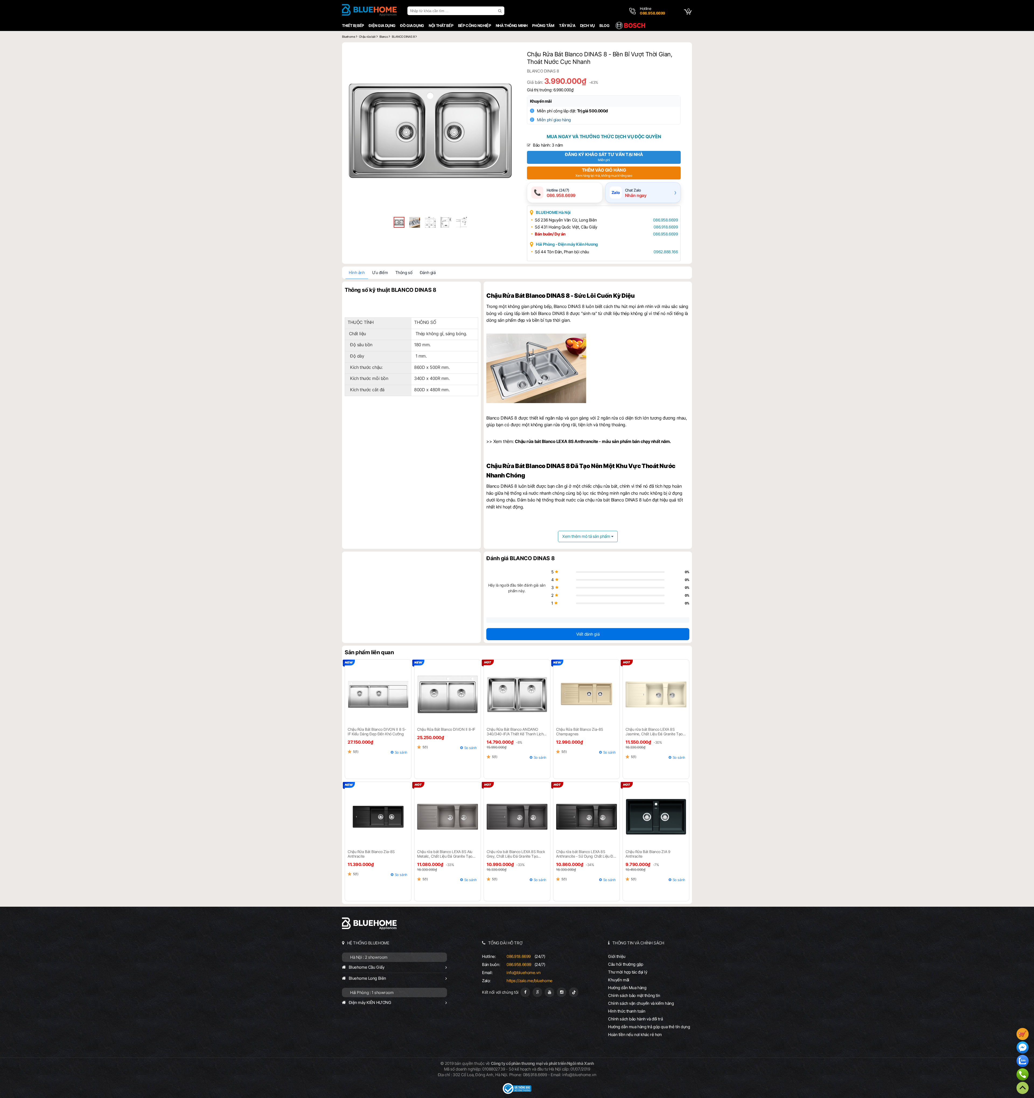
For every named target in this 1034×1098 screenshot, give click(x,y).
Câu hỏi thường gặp (625, 964)
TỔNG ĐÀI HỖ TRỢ (505, 942)
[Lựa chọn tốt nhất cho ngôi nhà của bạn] (369, 11)
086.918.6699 (666, 227)
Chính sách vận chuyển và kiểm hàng (641, 1003)
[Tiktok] (573, 992)
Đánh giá (428, 272)
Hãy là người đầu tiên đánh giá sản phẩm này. (516, 588)
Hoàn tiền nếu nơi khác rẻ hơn (635, 1034)
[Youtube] (549, 992)
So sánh (401, 752)
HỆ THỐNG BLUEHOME (368, 942)
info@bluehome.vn (523, 972)
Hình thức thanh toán (626, 1011)
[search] (500, 10)
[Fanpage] (525, 992)
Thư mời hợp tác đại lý (627, 972)
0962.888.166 (666, 251)
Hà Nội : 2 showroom (368, 957)
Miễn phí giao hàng (554, 119)
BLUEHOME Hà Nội (553, 212)
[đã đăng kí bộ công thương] (517, 1092)
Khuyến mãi (541, 101)
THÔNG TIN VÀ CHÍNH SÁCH (638, 942)
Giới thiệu (617, 956)
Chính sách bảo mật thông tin (634, 995)
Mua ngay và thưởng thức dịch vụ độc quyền (604, 136)
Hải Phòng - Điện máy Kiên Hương (567, 244)
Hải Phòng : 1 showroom (372, 992)
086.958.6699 (665, 220)
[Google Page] (537, 992)
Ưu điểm (380, 272)
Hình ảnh (357, 272)
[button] (506, 54)
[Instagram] (561, 992)
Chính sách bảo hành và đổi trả (635, 1018)
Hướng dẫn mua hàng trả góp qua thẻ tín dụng (649, 1026)
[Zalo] (1022, 1061)
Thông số (404, 272)
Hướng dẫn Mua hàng (627, 987)
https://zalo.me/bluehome (529, 980)
